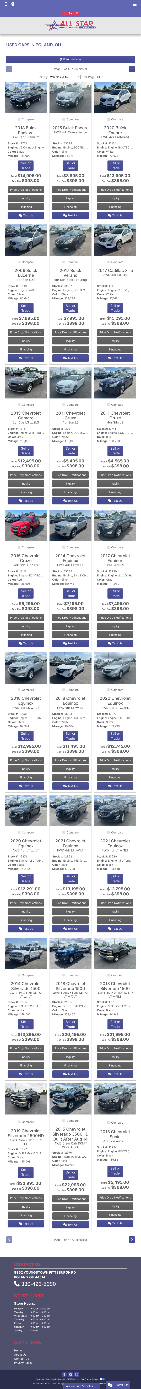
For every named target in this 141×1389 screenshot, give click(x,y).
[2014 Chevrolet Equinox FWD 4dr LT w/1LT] (70, 525)
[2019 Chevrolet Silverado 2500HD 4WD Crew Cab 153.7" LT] (26, 1098)
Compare (28, 119)
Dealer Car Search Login (46, 1379)
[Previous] (9, 69)
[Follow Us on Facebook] (64, 13)
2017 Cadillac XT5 (115, 272)
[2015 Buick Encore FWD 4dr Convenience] (70, 97)
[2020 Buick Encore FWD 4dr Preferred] (115, 97)
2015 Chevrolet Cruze (26, 560)
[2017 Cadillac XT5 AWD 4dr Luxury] (115, 240)
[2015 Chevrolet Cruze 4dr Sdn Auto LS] (26, 525)
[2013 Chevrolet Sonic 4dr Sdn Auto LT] (115, 1098)
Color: (12, 151)
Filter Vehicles (71, 59)
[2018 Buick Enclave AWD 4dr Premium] (26, 97)
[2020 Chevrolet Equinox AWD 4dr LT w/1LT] (26, 810)
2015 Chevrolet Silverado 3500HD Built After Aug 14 (70, 1138)
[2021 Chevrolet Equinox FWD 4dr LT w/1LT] (70, 810)
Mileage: (13, 155)
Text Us (27, 215)
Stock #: (13, 143)
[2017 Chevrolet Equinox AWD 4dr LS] (115, 525)
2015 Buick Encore (70, 129)
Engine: (13, 147)
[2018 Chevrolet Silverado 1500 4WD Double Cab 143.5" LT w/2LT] (70, 953)
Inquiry (25, 198)
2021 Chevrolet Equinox (70, 845)
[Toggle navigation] (135, 4)
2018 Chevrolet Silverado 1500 (70, 989)
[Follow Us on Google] (71, 13)
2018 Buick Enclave (26, 132)
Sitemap (75, 1379)
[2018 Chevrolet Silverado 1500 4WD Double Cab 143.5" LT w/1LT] (115, 953)
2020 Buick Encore (115, 132)
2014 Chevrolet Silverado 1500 (26, 989)
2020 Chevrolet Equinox (115, 703)
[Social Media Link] (77, 13)
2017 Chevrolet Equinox (115, 560)
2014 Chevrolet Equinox (70, 560)
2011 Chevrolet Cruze (70, 417)
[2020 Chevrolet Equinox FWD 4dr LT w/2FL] (115, 667)
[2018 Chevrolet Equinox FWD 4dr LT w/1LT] (70, 667)
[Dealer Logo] (70, 26)
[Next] (132, 69)
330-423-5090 (38, 1284)
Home (18, 1350)
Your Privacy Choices (90, 1379)
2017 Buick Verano (70, 275)
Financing (26, 206)
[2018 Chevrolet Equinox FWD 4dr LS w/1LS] (26, 667)
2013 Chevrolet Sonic (115, 1136)
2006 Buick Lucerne (26, 275)
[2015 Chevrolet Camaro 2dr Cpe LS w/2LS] (26, 382)
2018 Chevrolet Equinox (26, 703)
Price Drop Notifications (26, 189)
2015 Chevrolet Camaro (26, 417)
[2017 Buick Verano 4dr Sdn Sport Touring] (70, 240)
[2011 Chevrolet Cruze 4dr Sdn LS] (70, 382)
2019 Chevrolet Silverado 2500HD (26, 1137)
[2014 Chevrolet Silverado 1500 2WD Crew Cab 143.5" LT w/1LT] (26, 953)
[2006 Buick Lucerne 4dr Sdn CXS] (26, 240)
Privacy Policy (23, 1362)
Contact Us (21, 1358)
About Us (20, 1354)
